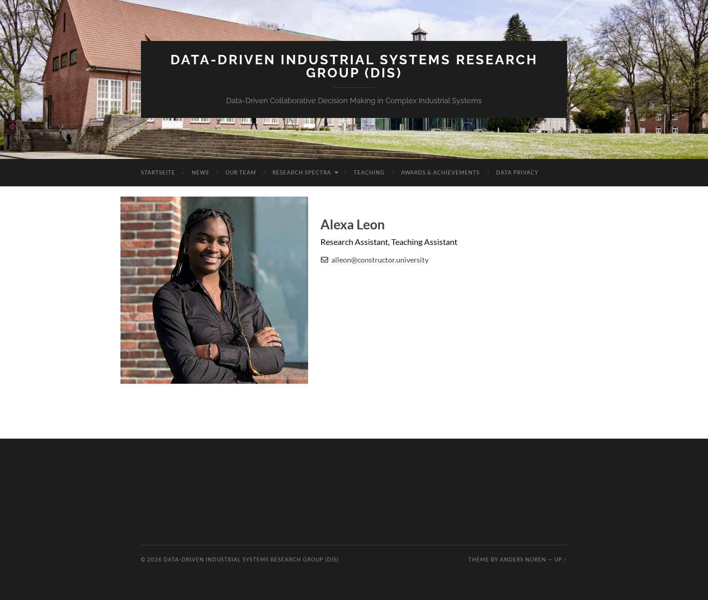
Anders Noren (523, 559)
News (200, 172)
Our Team (240, 172)
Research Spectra (301, 172)
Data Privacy (517, 172)
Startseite (158, 172)
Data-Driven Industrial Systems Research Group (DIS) (354, 66)
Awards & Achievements (440, 172)
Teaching (369, 172)
